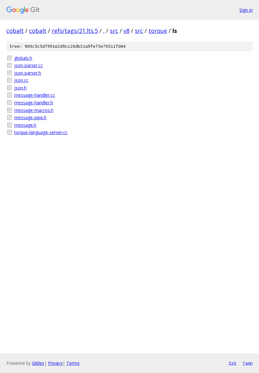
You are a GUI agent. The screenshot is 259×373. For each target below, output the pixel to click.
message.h (25, 125)
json (248, 363)
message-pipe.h (30, 117)
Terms (73, 363)
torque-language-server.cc (41, 132)
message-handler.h (33, 103)
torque (157, 30)
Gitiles (38, 363)
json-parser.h (27, 73)
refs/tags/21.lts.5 (75, 30)
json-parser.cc (28, 65)
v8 (126, 30)
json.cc (21, 80)
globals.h (23, 58)
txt (232, 363)
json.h (20, 88)
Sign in (246, 10)
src (114, 30)
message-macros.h (33, 110)
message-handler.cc (34, 95)
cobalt (15, 30)
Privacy (55, 363)
